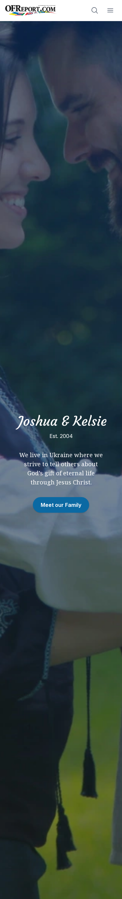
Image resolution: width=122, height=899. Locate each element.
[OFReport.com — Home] (31, 10)
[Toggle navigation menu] (110, 10)
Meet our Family (61, 505)
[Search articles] (94, 10)
